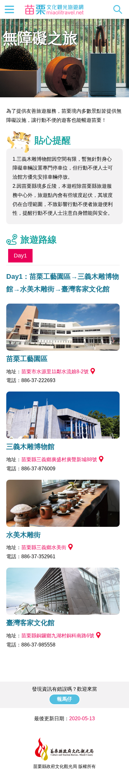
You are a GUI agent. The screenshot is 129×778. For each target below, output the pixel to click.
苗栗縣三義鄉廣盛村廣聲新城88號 (59, 459)
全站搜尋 (119, 9)
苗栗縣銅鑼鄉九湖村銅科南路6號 (57, 635)
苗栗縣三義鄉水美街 (43, 547)
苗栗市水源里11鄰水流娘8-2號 (55, 371)
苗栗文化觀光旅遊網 (54, 9)
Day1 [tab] (20, 255)
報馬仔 (64, 699)
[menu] (9, 9)
